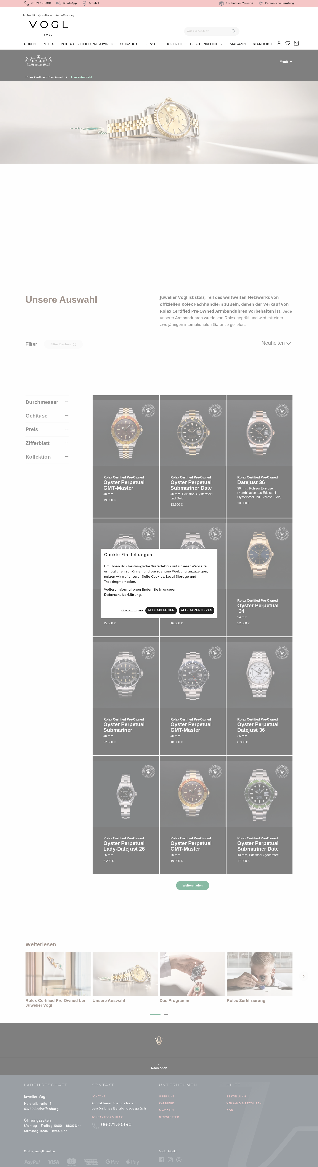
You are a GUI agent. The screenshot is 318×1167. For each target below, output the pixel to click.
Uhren (30, 44)
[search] (234, 31)
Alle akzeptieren (196, 610)
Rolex (48, 44)
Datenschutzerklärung (122, 595)
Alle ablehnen (161, 610)
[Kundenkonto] (279, 43)
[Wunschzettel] (288, 43)
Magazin (238, 44)
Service (152, 44)
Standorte (263, 44)
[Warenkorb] (296, 43)
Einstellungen (132, 610)
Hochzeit (174, 44)
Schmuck (129, 44)
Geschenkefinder (206, 44)
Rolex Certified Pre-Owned (87, 44)
